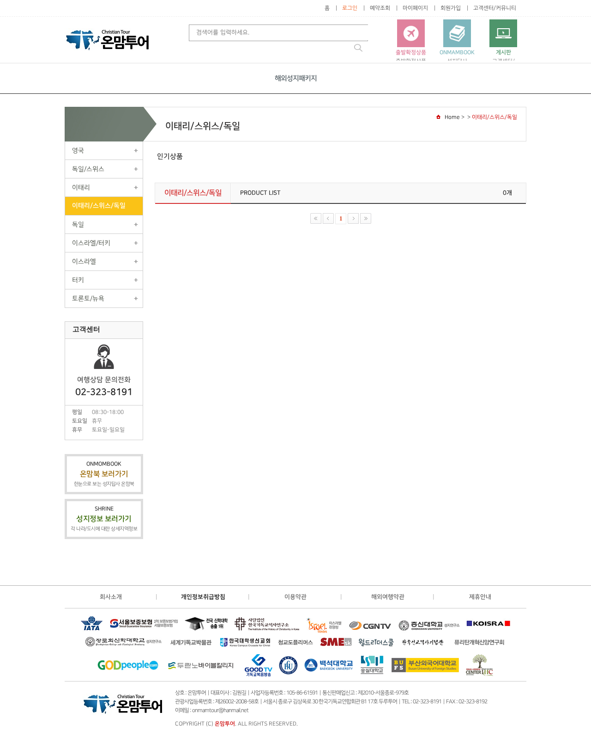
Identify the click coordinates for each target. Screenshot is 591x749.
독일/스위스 (88, 169)
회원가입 (450, 8)
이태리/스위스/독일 (99, 205)
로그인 (349, 8)
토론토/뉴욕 (88, 298)
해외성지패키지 (296, 78)
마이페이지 (415, 8)
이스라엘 (84, 261)
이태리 (81, 187)
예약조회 (380, 8)
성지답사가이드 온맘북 (457, 60)
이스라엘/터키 (91, 242)
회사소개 (111, 597)
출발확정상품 (411, 56)
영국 (78, 150)
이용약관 (295, 597)
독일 (78, 224)
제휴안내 (480, 597)
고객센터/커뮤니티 (494, 8)
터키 (78, 279)
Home (452, 117)
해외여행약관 (387, 597)
